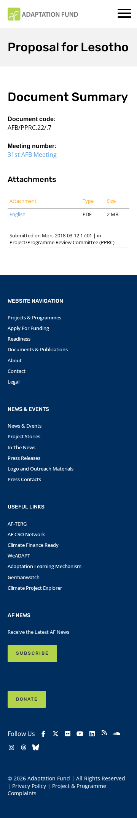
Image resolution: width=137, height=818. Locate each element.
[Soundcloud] (116, 734)
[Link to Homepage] (43, 14)
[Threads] (23, 747)
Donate (27, 699)
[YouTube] (80, 734)
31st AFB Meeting (32, 154)
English (17, 214)
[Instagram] (11, 747)
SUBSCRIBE (32, 653)
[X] (55, 734)
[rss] (104, 733)
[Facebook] (43, 734)
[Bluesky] (36, 747)
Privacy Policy (29, 786)
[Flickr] (68, 734)
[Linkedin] (92, 734)
